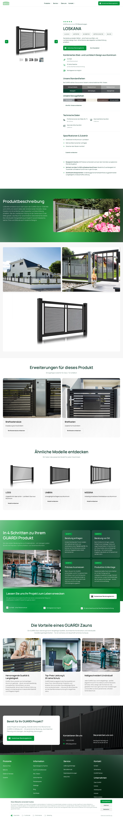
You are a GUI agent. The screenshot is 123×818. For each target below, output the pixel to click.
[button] (56, 41)
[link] (32, 398)
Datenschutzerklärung (106, 815)
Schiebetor (86, 34)
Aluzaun (66, 34)
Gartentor (76, 34)
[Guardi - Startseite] (6, 3)
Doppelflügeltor (98, 34)
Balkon (109, 34)
